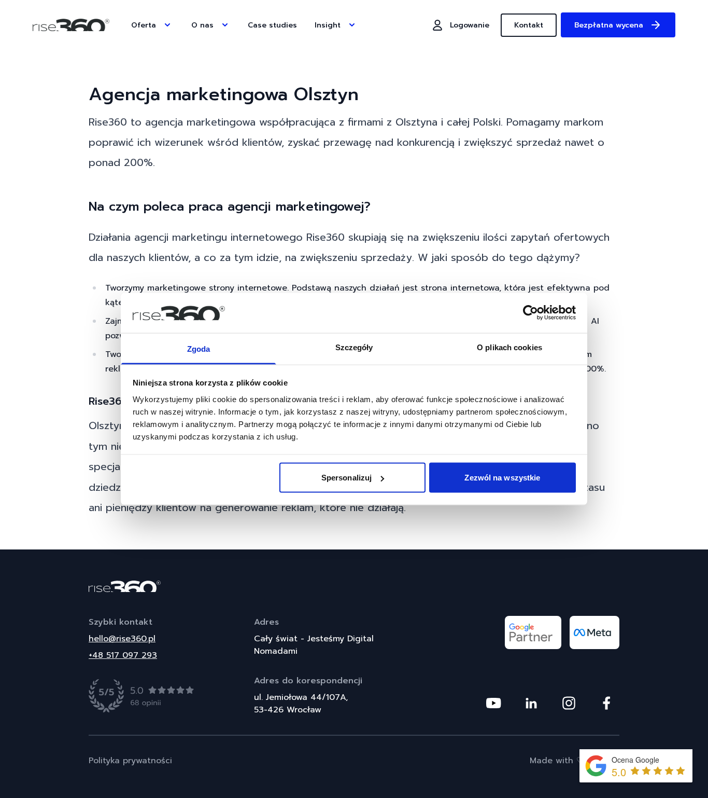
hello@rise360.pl (122, 638)
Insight (328, 25)
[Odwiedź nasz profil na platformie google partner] (533, 632)
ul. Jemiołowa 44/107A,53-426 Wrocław (301, 703)
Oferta (143, 25)
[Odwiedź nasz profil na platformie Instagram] (569, 703)
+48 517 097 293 (123, 655)
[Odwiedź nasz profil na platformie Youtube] (493, 703)
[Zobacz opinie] (142, 695)
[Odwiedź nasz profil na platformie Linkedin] (531, 703)
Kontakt (528, 25)
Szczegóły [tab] (354, 346)
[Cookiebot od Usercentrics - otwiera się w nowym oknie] (530, 313)
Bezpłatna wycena (608, 25)
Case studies (272, 25)
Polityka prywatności (130, 760)
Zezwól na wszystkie (502, 477)
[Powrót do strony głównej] (354, 586)
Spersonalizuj (346, 477)
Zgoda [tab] (198, 348)
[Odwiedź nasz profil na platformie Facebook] (606, 703)
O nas (202, 25)
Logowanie (469, 25)
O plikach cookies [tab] (509, 346)
